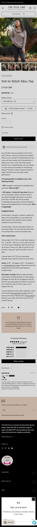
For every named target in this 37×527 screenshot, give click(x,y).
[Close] (33, 499)
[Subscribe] (32, 519)
